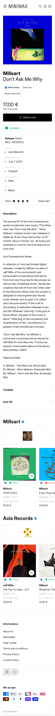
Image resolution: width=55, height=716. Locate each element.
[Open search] (40, 6)
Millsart (11, 73)
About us (8, 631)
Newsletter (9, 637)
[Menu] (5, 6)
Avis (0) (7, 401)
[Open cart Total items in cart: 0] (50, 6)
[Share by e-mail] (27, 201)
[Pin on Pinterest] (18, 201)
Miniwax (13, 711)
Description (10, 213)
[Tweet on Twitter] (23, 201)
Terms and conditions (15, 648)
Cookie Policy (11, 660)
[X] (14, 672)
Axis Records (15, 151)
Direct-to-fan (13, 87)
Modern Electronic (13, 93)
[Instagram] (7, 672)
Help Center (10, 642)
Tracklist (8, 389)
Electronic (27, 87)
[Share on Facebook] (14, 201)
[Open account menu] (45, 6)
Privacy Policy (11, 654)
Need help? (44, 201)
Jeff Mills (8, 585)
